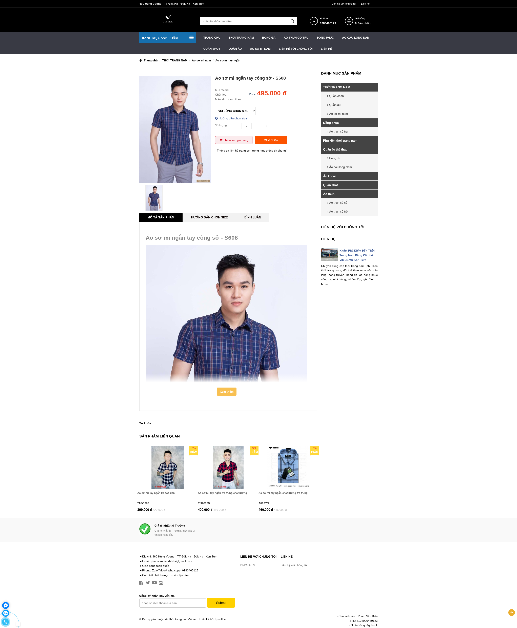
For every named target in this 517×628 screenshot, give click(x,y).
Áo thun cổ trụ (296, 38)
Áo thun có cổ (338, 202)
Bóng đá (268, 38)
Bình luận (252, 217)
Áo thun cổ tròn (339, 211)
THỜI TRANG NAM (241, 38)
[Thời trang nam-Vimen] (167, 18)
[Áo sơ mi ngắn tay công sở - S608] (175, 129)
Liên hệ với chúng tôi (343, 4)
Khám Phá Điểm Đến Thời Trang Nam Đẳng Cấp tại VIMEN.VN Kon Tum (357, 255)
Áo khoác (329, 176)
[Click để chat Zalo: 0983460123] (5, 613)
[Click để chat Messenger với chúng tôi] (5, 605)
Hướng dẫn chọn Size (209, 217)
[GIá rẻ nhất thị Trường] (144, 528)
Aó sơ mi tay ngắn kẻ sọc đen (156, 492)
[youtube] (154, 583)
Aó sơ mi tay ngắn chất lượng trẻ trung (283, 492)
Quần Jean (336, 96)
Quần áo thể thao (335, 149)
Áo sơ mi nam (260, 49)
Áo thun (328, 194)
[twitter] (148, 583)
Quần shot (211, 49)
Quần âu (235, 49)
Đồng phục (325, 38)
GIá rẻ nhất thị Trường (169, 525)
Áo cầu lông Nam (356, 38)
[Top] (511, 612)
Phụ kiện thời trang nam (340, 140)
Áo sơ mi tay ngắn (228, 60)
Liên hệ (365, 4)
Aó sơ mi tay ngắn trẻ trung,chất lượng (222, 492)
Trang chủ (211, 38)
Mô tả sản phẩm (160, 217)
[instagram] (161, 583)
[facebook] (141, 583)
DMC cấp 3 (247, 565)
